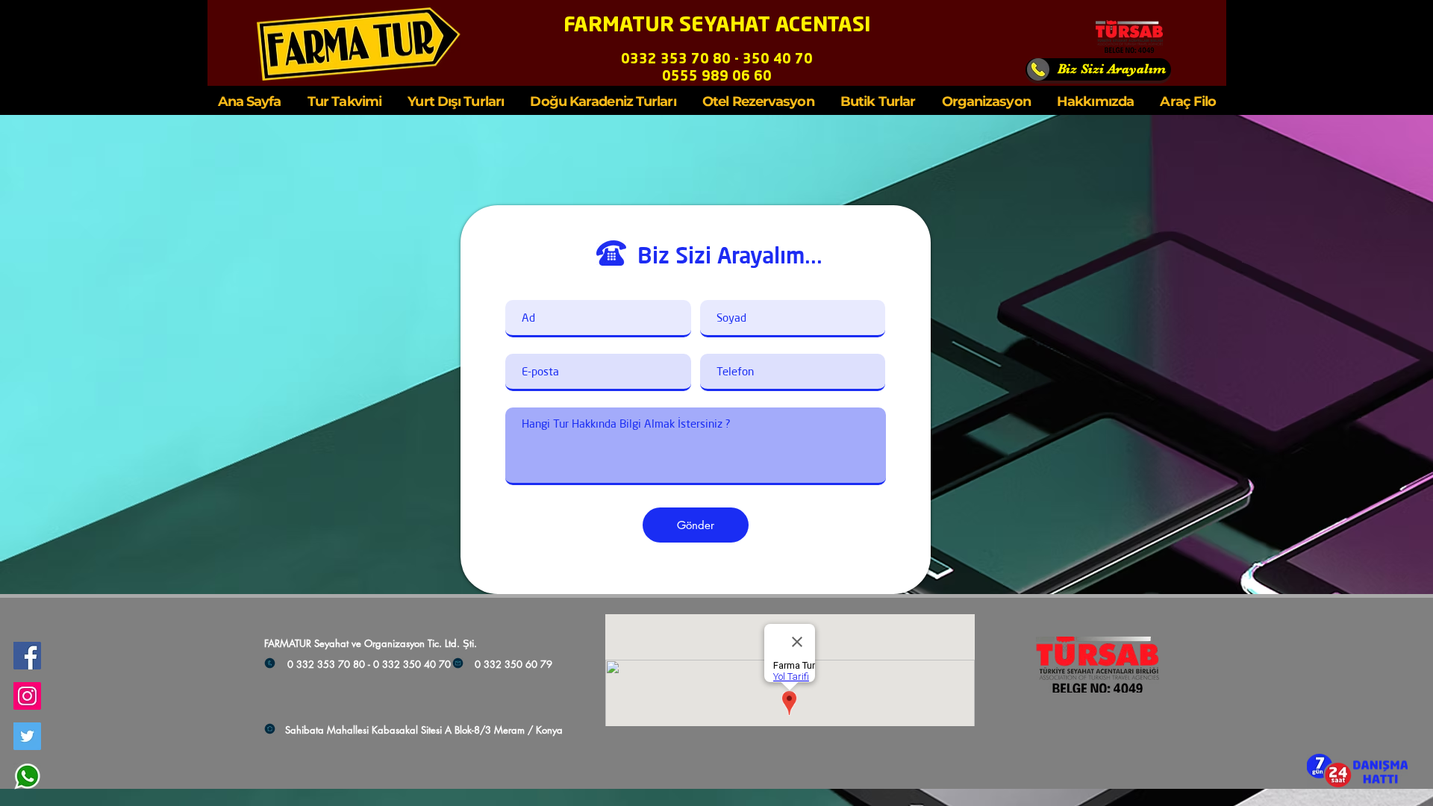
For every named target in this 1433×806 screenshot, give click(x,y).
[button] (1357, 770)
